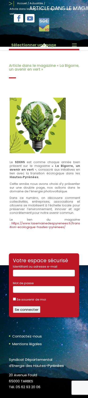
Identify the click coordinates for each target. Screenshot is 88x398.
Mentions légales (27, 343)
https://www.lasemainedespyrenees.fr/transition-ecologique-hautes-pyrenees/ (45, 225)
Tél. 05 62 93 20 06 (24, 386)
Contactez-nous (27, 336)
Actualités (36, 3)
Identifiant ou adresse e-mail (35, 267)
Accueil (22, 3)
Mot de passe (23, 283)
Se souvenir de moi (31, 299)
